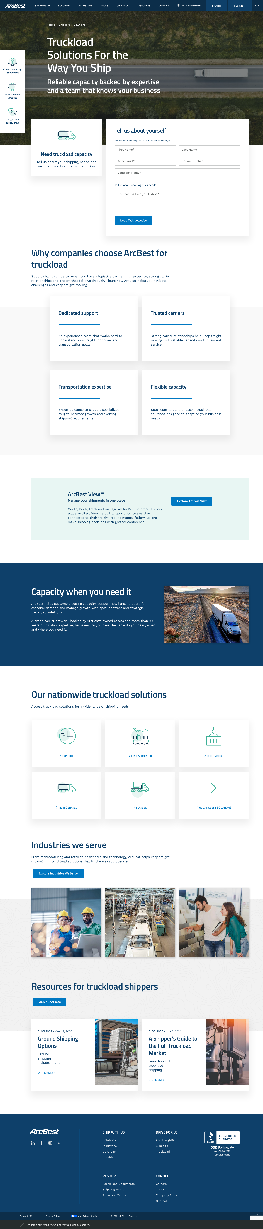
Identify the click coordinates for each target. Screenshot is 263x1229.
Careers (161, 1183)
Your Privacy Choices (88, 1216)
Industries (110, 1145)
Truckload (163, 1151)
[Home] (44, 1131)
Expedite (162, 1145)
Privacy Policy (53, 1216)
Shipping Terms (113, 1189)
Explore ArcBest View (192, 501)
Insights (108, 1157)
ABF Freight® (165, 1140)
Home (51, 24)
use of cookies (80, 1225)
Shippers (64, 24)
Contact (161, 1201)
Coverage (109, 1151)
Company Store (166, 1195)
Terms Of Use (27, 1216)
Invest (160, 1189)
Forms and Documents (119, 1183)
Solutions (79, 24)
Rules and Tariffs (114, 1195)
